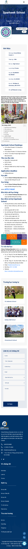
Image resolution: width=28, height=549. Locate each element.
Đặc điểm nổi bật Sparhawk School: (11, 139)
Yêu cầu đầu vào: (8, 129)
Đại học (3, 520)
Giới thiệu (3, 471)
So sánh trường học (22, 29)
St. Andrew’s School (10, 301)
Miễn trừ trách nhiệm (17, 546)
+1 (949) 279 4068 (8, 447)
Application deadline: (9, 131)
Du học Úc (3, 497)
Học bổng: (7, 134)
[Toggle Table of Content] (23, 125)
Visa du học (4, 509)
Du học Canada (5, 501)
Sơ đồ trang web (5, 544)
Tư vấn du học (6, 141)
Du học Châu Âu (5, 493)
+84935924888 (8, 444)
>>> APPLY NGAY (7, 136)
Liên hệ (3, 474)
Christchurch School (11, 340)
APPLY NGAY (10, 189)
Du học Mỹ (3, 489)
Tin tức (3, 478)
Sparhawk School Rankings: (11, 127)
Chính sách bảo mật (15, 544)
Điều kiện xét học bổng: (9, 137)
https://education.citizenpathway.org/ (14, 271)
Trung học (3, 528)
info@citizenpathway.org (14, 265)
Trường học (17, 21)
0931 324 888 (13, 267)
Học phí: (6, 132)
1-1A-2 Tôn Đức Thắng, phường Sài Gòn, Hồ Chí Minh (13, 454)
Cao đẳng (3, 524)
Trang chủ (9, 21)
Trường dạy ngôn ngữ (6, 532)
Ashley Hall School (10, 320)
